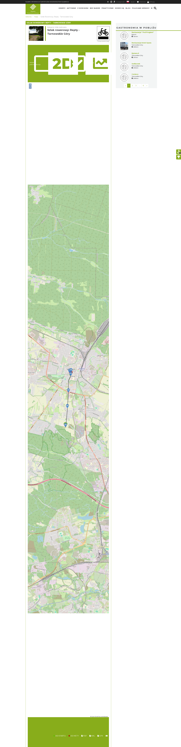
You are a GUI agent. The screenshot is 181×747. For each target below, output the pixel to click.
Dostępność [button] (120, 2)
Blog (128, 8)
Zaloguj (152, 2)
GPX (101, 736)
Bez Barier (95, 8)
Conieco (135, 74)
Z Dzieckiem (82, 8)
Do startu (60, 736)
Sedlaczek (136, 64)
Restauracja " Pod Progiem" (143, 32)
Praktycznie (108, 8)
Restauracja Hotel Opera (141, 43)
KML (93, 736)
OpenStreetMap (96, 716)
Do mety (74, 736)
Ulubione (142, 2)
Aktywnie (71, 8)
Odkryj (62, 8)
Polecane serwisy (141, 8)
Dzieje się (119, 8)
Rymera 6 (135, 53)
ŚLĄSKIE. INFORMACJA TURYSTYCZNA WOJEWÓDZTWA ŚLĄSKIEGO (47, 2)
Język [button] (132, 2)
